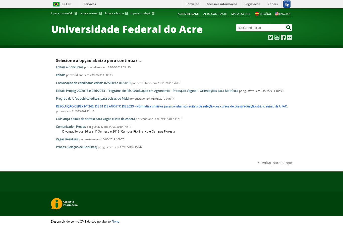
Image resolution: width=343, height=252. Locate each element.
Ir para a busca (116, 13)
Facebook (283, 37)
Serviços (90, 4)
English (285, 14)
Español (265, 14)
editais (60, 75)
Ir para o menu (90, 13)
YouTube (276, 37)
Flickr (289, 37)
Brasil (67, 4)
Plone (115, 221)
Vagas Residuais (67, 139)
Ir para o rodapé (142, 13)
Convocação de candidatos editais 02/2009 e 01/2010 (93, 83)
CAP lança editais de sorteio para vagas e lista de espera (95, 119)
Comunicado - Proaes (71, 126)
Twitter (270, 37)
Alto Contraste (215, 14)
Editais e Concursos (69, 67)
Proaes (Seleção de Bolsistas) (76, 147)
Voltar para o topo (277, 162)
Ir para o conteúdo (64, 13)
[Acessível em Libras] (286, 4)
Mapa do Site (240, 14)
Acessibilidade (188, 14)
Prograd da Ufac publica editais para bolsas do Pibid (92, 98)
